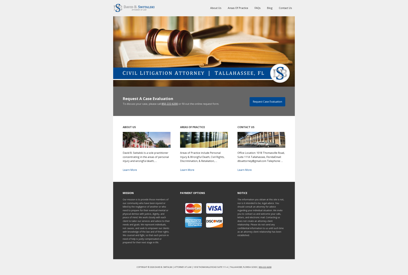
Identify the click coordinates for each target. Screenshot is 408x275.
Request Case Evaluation (267, 101)
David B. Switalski (134, 8)
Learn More (130, 170)
